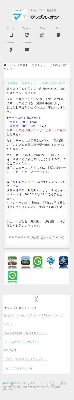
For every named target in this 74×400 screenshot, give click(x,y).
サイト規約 (29, 383)
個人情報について (12, 383)
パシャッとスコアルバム (18, 367)
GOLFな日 (10, 350)
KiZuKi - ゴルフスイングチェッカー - (25, 359)
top (10, 65)
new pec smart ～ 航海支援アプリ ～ (26, 333)
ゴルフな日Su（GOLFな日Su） (22, 341)
